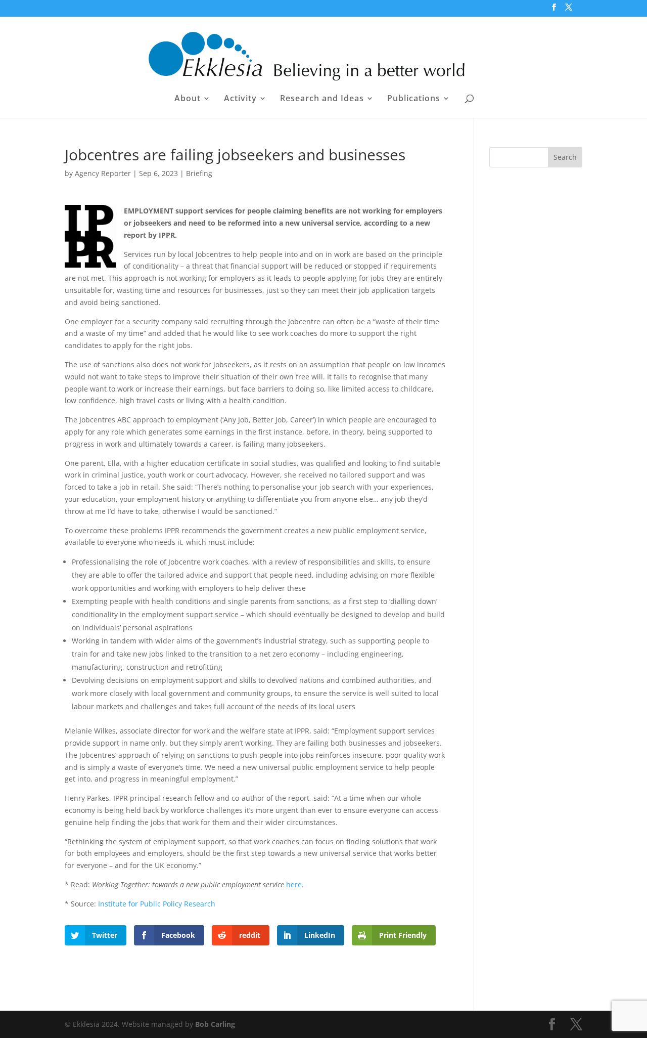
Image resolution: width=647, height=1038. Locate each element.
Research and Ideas (322, 99)
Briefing (199, 173)
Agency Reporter (103, 173)
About (187, 99)
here (294, 884)
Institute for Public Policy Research (157, 904)
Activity (240, 99)
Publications (413, 99)
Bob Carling (215, 1024)
